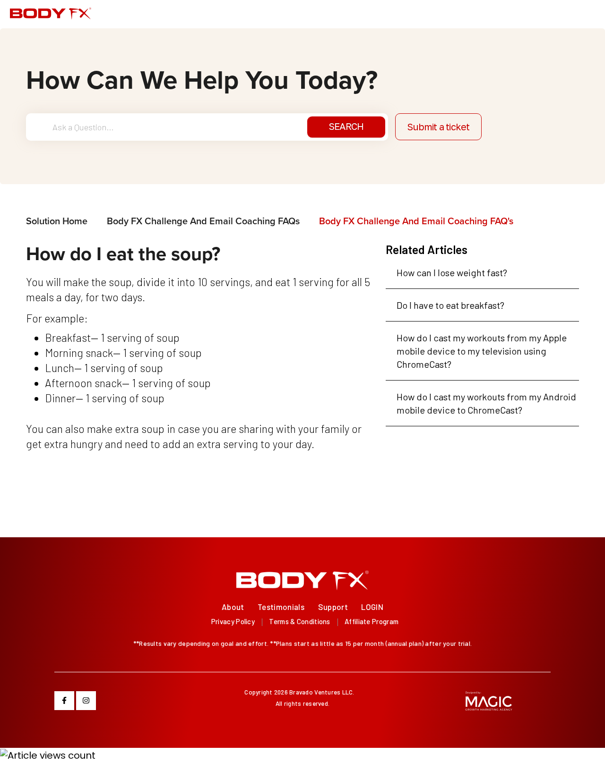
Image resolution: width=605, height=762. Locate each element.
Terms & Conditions (299, 621)
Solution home (58, 221)
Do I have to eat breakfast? (450, 305)
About (233, 606)
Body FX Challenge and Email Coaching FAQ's (416, 221)
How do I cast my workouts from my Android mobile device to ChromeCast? (486, 403)
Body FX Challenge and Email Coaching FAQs (203, 221)
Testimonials (281, 606)
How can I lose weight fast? (452, 272)
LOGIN (372, 606)
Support (333, 606)
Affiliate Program (371, 621)
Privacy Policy (233, 621)
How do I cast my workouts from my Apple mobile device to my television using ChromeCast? (482, 351)
